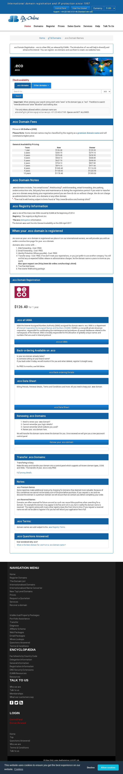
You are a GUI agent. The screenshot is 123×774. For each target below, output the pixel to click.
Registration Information (22, 666)
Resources (15, 677)
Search (18, 96)
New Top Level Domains (21, 591)
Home (27, 26)
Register (50, 26)
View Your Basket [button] (79, 8)
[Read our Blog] (21, 702)
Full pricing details (24, 473)
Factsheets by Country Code (23, 656)
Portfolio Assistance (20, 618)
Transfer (14, 622)
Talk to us (14, 690)
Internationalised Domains (22, 584)
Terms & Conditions (19, 646)
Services (87, 26)
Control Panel (16, 719)
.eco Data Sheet (61, 407)
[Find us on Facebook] (12, 702)
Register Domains (18, 578)
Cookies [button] (18, 769)
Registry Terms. (57, 527)
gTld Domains (54, 38)
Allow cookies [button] (108, 767)
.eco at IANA (61, 342)
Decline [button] (91, 767)
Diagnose (14, 625)
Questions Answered (20, 642)
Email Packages (17, 636)
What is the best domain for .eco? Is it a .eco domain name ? (41, 545)
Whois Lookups (17, 639)
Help (97, 26)
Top (12, 737)
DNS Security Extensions (22, 670)
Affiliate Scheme (18, 629)
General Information (19, 663)
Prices (61, 26)
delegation (26, 220)
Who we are (15, 687)
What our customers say (22, 697)
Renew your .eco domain (61, 442)
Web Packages (17, 632)
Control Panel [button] (60, 8)
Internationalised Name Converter (26, 588)
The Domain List (18, 581)
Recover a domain (18, 605)
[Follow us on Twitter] (17, 702)
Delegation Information (21, 659)
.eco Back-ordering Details (61, 372)
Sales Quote (74, 26)
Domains (38, 26)
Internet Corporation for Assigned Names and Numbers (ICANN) (45, 328)
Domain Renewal (18, 723)
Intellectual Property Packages (24, 615)
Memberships (16, 693)
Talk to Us (108, 26)
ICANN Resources (18, 673)
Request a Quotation (20, 598)
